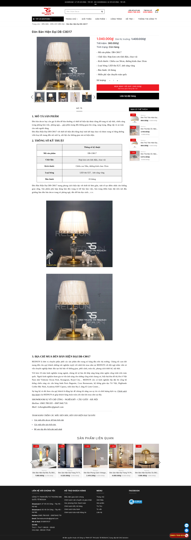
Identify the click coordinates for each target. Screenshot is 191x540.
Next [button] (94, 97)
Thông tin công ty (147, 19)
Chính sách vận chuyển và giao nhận (78, 500)
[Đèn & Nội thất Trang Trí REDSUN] (48, 11)
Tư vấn (99, 509)
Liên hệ (99, 512)
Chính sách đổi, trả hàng (73, 506)
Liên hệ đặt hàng (128, 96)
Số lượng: (101, 80)
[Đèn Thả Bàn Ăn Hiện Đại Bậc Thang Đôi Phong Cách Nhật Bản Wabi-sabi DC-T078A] (135, 156)
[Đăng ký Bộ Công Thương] (135, 502)
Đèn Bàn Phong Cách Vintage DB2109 (98, 473)
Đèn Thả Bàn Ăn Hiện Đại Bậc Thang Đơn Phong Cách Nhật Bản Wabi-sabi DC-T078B (149, 129)
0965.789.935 (43, 515)
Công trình (116, 19)
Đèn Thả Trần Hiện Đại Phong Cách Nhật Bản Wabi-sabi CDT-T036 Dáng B (149, 118)
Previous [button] (32, 97)
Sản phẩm (100, 19)
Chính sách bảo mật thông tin (75, 512)
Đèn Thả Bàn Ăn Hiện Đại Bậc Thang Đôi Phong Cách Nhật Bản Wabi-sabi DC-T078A (149, 154)
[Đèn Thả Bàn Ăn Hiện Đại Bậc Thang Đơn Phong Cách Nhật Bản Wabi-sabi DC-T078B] (135, 130)
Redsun (143, 115)
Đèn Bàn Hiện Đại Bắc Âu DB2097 (44, 473)
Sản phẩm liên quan (95, 438)
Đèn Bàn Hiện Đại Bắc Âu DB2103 (147, 473)
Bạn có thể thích (139, 109)
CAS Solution (123, 538)
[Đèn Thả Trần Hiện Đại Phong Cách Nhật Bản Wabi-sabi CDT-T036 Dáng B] (135, 118)
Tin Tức (99, 506)
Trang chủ (71, 19)
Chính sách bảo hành (72, 509)
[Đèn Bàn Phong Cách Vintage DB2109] (95, 456)
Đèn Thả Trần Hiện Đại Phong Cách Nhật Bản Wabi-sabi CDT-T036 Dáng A (149, 143)
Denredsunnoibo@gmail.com (47, 518)
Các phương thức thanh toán (75, 503)
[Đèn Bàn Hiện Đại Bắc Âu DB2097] (44, 456)
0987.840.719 (56, 515)
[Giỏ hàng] (156, 12)
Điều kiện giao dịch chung (74, 497)
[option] (63, 63)
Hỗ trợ (129, 19)
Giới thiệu (87, 19)
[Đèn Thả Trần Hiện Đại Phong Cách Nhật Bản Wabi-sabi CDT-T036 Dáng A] (135, 143)
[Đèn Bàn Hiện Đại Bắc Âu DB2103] (147, 456)
